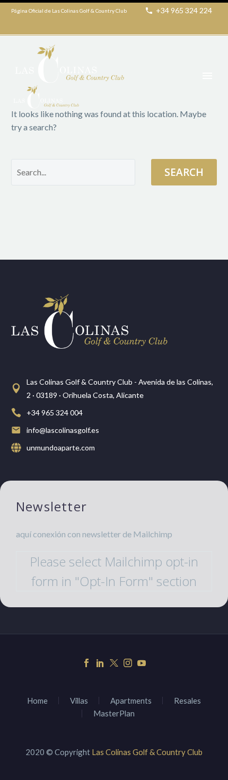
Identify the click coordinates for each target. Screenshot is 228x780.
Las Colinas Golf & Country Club (147, 752)
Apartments (131, 701)
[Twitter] (114, 663)
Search (184, 172)
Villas (79, 701)
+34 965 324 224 (184, 10)
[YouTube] (141, 663)
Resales (187, 701)
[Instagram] (128, 663)
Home (37, 701)
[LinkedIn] (100, 663)
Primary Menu (207, 76)
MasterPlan (114, 713)
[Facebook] (86, 663)
